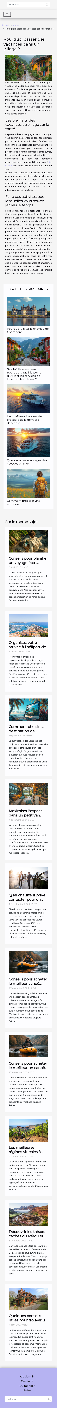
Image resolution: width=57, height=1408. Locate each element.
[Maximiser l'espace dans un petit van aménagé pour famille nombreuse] (28, 793)
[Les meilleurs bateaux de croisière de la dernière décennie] (28, 398)
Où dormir (27, 1376)
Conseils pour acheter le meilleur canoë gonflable (28, 983)
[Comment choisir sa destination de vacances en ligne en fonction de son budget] (28, 709)
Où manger (27, 1385)
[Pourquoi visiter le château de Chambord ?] (28, 311)
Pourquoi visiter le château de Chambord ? (28, 330)
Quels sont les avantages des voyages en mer (27, 461)
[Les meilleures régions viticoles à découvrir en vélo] (28, 1130)
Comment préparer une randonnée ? (23, 502)
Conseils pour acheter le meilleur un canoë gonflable (28, 1067)
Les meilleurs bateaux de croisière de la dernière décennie (24, 420)
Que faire (27, 1381)
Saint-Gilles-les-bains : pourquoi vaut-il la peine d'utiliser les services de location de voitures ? (24, 374)
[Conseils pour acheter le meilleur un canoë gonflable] (28, 1046)
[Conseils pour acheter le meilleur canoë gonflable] (28, 962)
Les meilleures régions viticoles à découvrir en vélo (25, 1151)
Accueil (5, 25)
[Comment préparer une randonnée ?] (28, 483)
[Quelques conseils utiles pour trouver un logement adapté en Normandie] (28, 1298)
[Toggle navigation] (7, 14)
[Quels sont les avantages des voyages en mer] (28, 442)
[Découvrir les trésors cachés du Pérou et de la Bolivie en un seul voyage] (28, 1214)
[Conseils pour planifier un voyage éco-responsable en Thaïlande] (28, 541)
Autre (16, 25)
